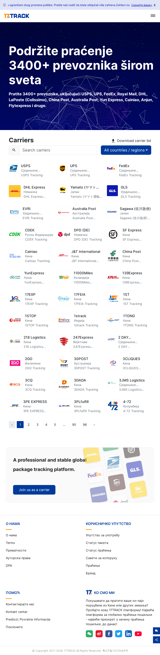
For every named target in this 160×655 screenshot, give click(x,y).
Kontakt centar (17, 612)
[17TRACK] (16, 16)
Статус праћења (98, 550)
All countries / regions (124, 150)
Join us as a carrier (34, 490)
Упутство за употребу (103, 535)
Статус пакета (97, 543)
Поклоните (14, 627)
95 (74, 425)
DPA (9, 565)
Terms (10, 543)
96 (85, 425)
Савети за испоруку (101, 558)
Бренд (90, 573)
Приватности (16, 550)
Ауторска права (18, 558)
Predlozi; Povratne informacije (28, 619)
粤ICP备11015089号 (115, 650)
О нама (11, 535)
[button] (64, 424)
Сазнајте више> (141, 5)
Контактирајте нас (20, 604)
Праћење (93, 565)
